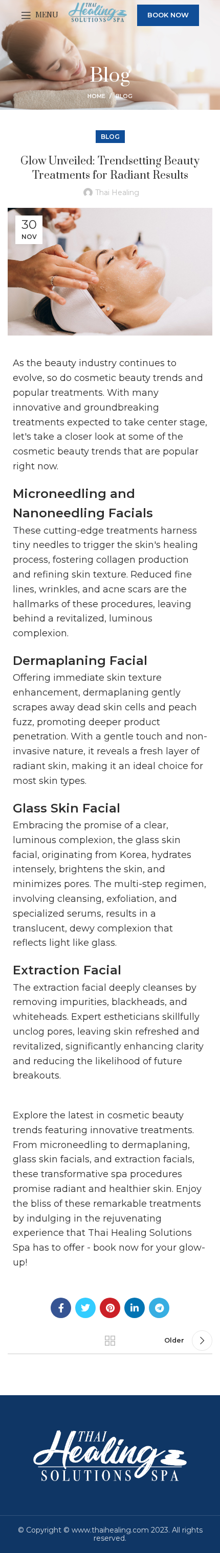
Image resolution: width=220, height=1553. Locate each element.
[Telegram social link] (159, 1308)
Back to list (110, 1340)
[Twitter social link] (85, 1308)
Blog (124, 96)
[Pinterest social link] (110, 1308)
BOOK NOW (168, 15)
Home (96, 96)
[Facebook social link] (61, 1308)
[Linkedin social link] (134, 1308)
